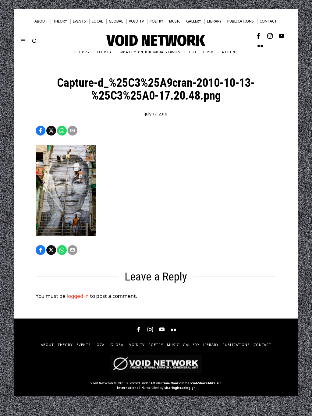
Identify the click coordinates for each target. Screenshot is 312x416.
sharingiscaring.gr (179, 388)
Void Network (101, 383)
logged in (78, 295)
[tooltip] (258, 36)
